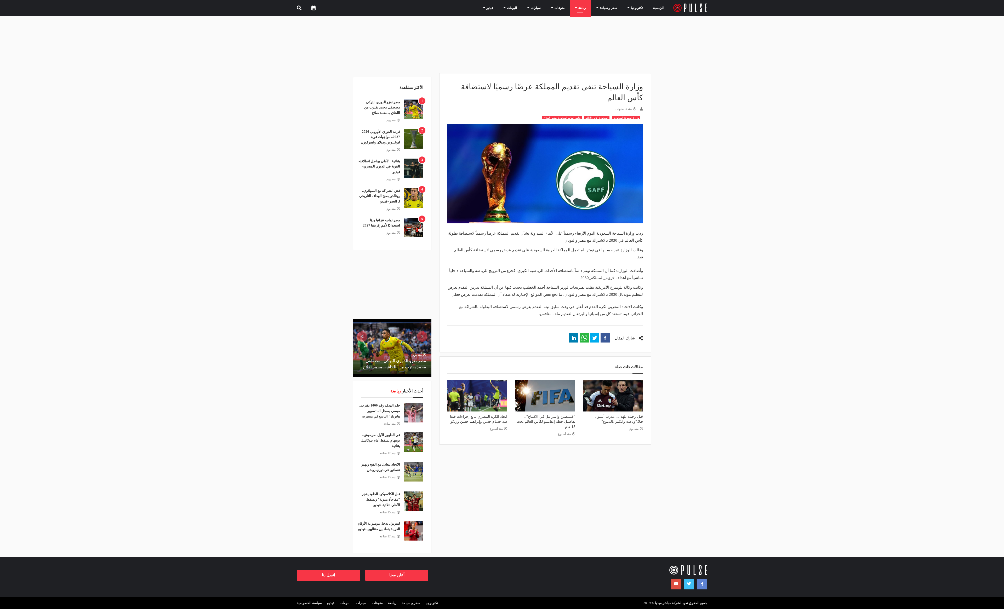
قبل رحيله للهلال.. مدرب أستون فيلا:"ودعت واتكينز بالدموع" (619, 419)
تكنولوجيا (431, 603)
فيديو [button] (485, 8)
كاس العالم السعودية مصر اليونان (562, 117)
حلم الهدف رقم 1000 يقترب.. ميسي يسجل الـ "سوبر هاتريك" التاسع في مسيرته (379, 410)
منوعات (377, 603)
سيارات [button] (531, 8)
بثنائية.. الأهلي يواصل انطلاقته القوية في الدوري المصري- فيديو (379, 166)
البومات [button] (507, 8)
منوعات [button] (555, 8)
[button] (605, 338)
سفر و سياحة (411, 603)
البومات (345, 603)
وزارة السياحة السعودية (626, 117)
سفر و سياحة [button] (604, 8)
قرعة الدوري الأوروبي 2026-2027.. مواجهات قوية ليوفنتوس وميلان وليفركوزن (380, 137)
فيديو (330, 603)
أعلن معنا (396, 575)
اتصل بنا (328, 575)
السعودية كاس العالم (597, 117)
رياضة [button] (578, 8)
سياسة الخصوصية (309, 603)
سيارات (361, 603)
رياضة (392, 603)
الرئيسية (658, 8)
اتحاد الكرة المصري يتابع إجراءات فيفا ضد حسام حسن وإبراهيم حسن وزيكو (478, 419)
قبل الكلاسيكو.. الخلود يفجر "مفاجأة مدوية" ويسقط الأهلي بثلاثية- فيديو (381, 499)
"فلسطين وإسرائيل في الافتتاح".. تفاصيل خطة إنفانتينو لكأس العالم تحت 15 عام (546, 422)
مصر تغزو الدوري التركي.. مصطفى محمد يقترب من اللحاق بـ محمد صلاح (382, 107)
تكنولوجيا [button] (632, 8)
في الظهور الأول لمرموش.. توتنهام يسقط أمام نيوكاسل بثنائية (380, 440)
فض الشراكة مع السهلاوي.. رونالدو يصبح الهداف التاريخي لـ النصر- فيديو (379, 196)
